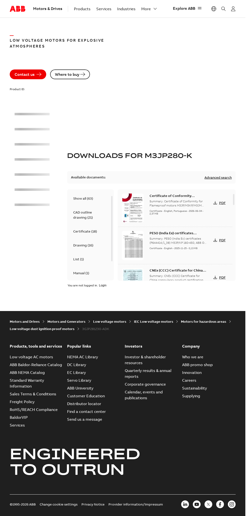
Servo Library (79, 380)
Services (103, 8)
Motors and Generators (66, 321)
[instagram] (232, 504)
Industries (126, 8)
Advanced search (218, 177)
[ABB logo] (17, 9)
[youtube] (197, 504)
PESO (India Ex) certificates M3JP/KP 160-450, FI (171, 235)
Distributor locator (84, 403)
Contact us (25, 74)
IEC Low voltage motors (153, 321)
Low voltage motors (109, 321)
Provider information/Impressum (135, 504)
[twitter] (208, 504)
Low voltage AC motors (31, 356)
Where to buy (67, 74)
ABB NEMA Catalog (27, 372)
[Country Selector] (213, 8)
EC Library (76, 372)
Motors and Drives (25, 321)
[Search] (223, 8)
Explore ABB (184, 8)
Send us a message (84, 419)
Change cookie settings (59, 504)
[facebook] (220, 504)
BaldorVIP (19, 417)
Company (191, 346)
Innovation (192, 372)
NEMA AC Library (82, 356)
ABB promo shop (197, 364)
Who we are (192, 356)
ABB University (80, 388)
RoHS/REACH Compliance (34, 409)
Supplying (191, 395)
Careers (189, 380)
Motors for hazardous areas (203, 321)
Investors (133, 346)
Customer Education (86, 395)
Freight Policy (22, 401)
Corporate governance (145, 384)
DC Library (76, 364)
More (146, 8)
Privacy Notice (93, 504)
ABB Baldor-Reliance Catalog (36, 364)
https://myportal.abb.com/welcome (233, 8)
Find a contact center (86, 411)
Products (82, 8)
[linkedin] (185, 504)
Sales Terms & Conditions (33, 393)
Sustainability (194, 388)
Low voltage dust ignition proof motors (42, 329)
